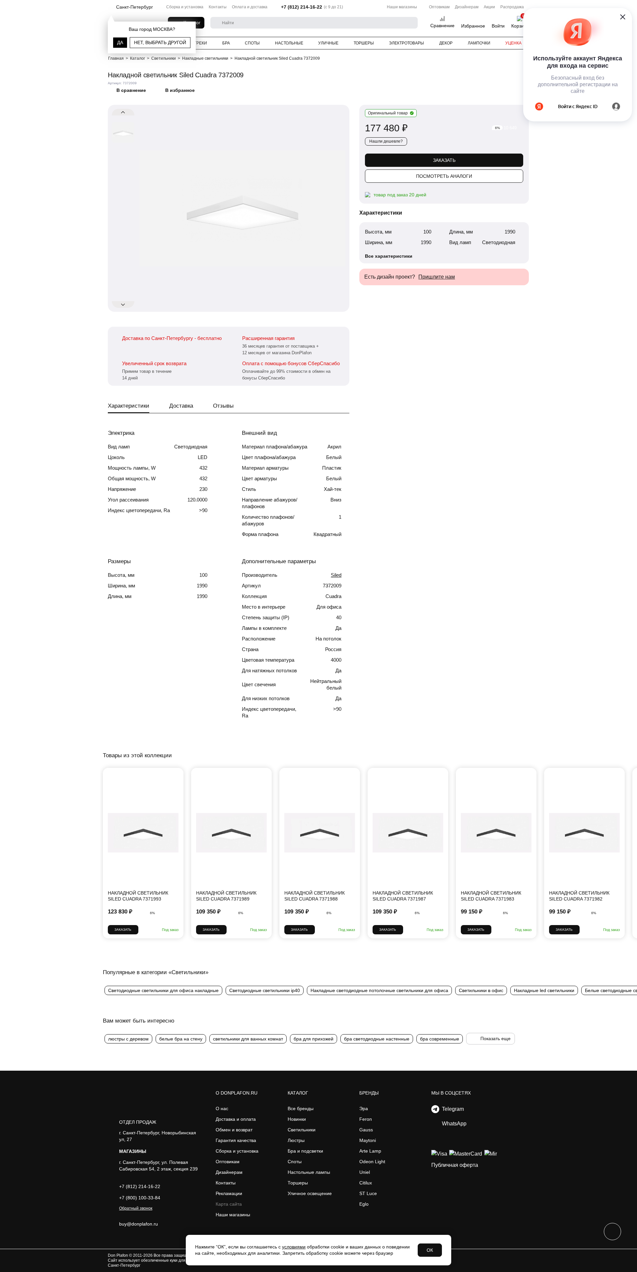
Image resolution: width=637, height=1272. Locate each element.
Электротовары (406, 43)
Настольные (289, 43)
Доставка (181, 406)
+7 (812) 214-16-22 (301, 7)
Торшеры (364, 43)
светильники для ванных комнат (248, 1038)
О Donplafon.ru (236, 1093)
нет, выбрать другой (160, 42)
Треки (200, 43)
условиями (294, 1246)
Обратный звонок (135, 1208)
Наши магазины (402, 7)
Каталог (298, 1093)
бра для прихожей (313, 1038)
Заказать (444, 160)
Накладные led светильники (544, 990)
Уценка (513, 43)
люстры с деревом (128, 1038)
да (120, 42)
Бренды (369, 1093)
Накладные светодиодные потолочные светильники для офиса (379, 990)
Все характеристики (388, 256)
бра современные (439, 1038)
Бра (226, 43)
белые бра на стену (180, 1038)
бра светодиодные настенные (376, 1038)
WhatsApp (452, 1123)
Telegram (451, 1109)
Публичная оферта (454, 1165)
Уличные (328, 43)
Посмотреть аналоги (444, 176)
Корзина (520, 26)
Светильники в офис (481, 990)
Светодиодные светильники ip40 (264, 990)
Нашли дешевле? (386, 141)
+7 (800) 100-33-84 (139, 1197)
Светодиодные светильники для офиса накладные (163, 990)
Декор (446, 43)
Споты (252, 43)
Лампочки (479, 43)
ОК (430, 1250)
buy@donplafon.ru (138, 1224)
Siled (336, 575)
